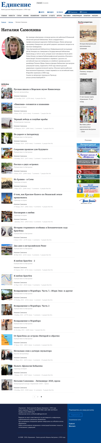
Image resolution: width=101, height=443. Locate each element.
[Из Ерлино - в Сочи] (6, 188)
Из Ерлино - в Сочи (24, 179)
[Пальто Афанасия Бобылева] (6, 375)
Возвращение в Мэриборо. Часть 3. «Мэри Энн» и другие (43, 290)
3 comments (35, 188)
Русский (39, 3)
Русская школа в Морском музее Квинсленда (37, 89)
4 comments (35, 113)
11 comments (38, 390)
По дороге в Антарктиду (26, 134)
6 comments (37, 222)
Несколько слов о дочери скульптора (33, 350)
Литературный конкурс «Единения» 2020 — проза (31, 384)
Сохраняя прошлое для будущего (31, 149)
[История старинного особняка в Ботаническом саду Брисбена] (6, 236)
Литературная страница (22, 122)
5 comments (37, 143)
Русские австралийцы (21, 92)
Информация (77, 15)
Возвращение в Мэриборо (27, 320)
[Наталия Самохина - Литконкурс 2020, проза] (6, 390)
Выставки (67, 15)
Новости (12, 15)
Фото (42, 12)
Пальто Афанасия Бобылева (28, 365)
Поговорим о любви (24, 212)
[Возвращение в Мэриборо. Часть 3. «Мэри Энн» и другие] (6, 300)
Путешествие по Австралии (23, 137)
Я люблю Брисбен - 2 (24, 260)
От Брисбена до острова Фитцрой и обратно (37, 335)
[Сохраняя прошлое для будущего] (6, 158)
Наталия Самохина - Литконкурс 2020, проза (37, 380)
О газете (52, 15)
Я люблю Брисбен (23, 275)
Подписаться (75, 415)
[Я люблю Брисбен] (6, 285)
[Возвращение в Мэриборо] (6, 330)
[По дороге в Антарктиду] (6, 143)
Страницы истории (20, 107)
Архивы (26, 15)
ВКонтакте (72, 426)
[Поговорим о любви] (6, 221)
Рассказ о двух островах (26, 164)
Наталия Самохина (20, 96)
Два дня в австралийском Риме (30, 245)
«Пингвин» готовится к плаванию (31, 104)
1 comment (37, 158)
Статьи (19, 15)
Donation (87, 15)
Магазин (95, 15)
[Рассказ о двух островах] (6, 173)
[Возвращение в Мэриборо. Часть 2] (6, 315)
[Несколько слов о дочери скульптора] (6, 360)
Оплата (84, 12)
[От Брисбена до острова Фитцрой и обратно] (6, 345)
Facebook (72, 424)
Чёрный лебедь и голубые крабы (31, 119)
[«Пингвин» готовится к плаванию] (6, 113)
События (44, 15)
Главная (4, 15)
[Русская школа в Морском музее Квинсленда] (6, 98)
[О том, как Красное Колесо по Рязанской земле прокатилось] (6, 203)
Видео (51, 12)
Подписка (73, 12)
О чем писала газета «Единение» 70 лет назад (87, 99)
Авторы (59, 15)
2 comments (38, 128)
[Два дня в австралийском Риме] (6, 254)
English (45, 3)
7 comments (35, 173)
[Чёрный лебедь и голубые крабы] (6, 128)
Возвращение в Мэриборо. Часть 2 (31, 305)
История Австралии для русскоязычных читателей (88, 46)
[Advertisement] (89, 234)
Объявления (34, 15)
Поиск (60, 12)
